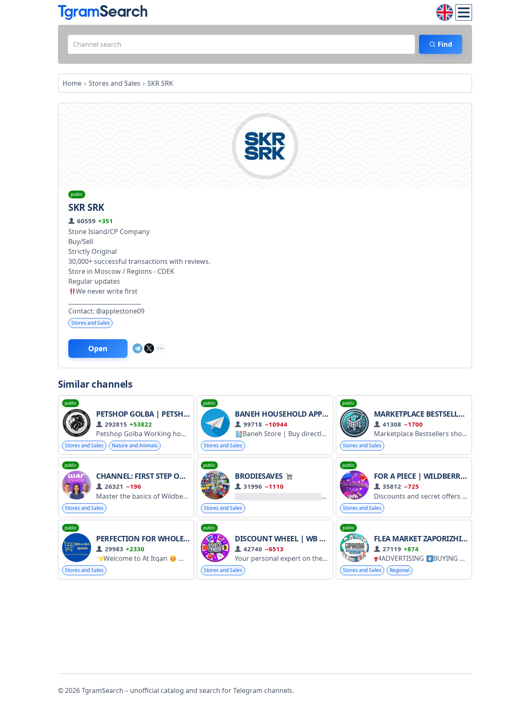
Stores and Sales (90, 322)
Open (98, 348)
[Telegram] (137, 348)
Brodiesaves (259, 476)
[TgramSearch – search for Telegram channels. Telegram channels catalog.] (102, 12)
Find (445, 44)
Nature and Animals (135, 445)
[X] (149, 348)
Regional (400, 570)
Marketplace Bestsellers (422, 414)
